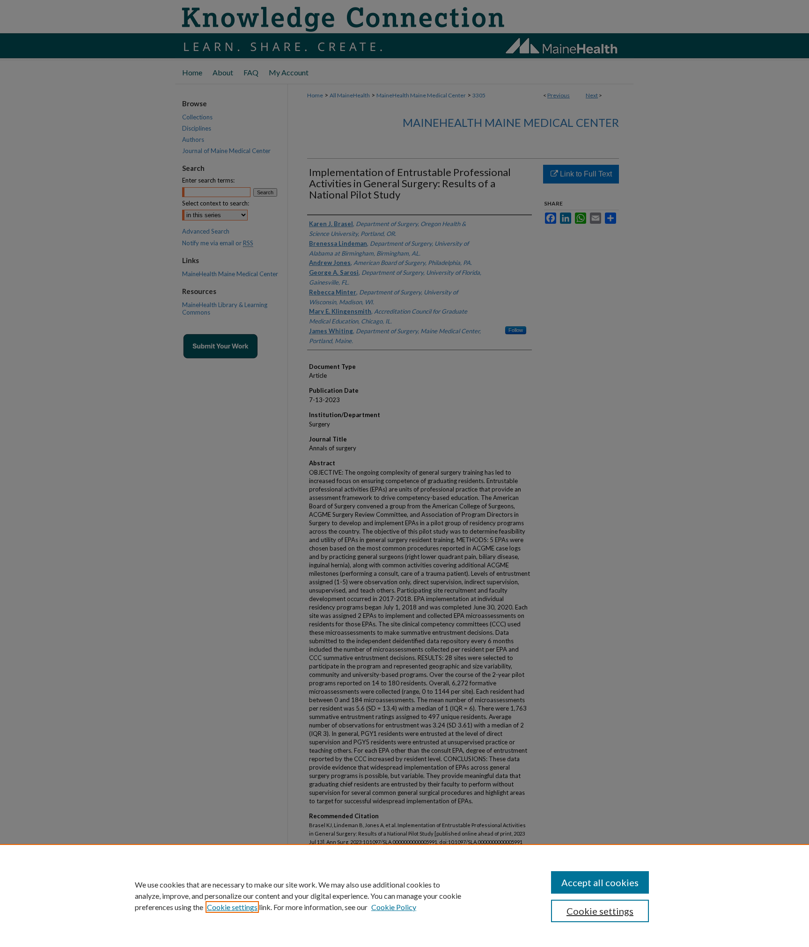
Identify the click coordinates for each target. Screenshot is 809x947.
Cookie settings (232, 907)
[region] (404, 895)
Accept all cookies (600, 882)
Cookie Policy (393, 907)
